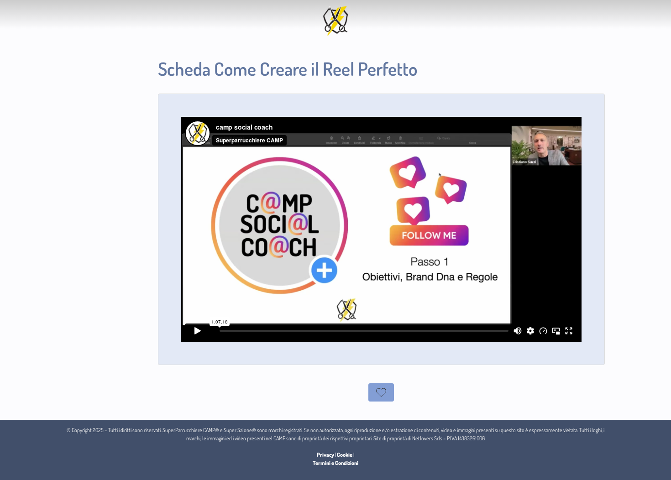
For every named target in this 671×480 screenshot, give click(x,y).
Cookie (344, 454)
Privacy (325, 454)
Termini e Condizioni (335, 462)
